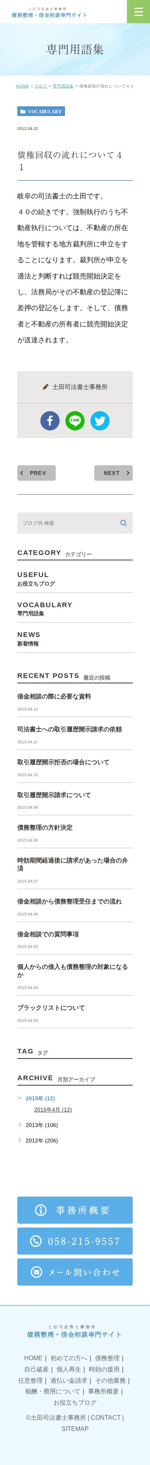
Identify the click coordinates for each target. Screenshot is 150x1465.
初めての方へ (68, 1358)
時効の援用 (104, 1369)
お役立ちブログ (75, 1402)
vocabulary (45, 111)
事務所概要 (103, 1391)
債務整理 (107, 1358)
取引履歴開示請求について (54, 795)
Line (75, 420)
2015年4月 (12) (53, 1109)
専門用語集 (63, 86)
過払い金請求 (68, 1380)
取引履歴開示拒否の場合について (63, 762)
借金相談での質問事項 (48, 934)
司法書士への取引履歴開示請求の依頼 (69, 729)
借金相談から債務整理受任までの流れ (69, 901)
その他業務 (110, 1380)
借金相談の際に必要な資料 (54, 696)
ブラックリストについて (51, 1007)
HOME (22, 86)
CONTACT (106, 1417)
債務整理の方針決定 (45, 827)
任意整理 (30, 1380)
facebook (50, 420)
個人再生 (69, 1369)
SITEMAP (75, 1429)
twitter (100, 420)
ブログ (41, 86)
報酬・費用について (52, 1391)
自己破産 (36, 1369)
